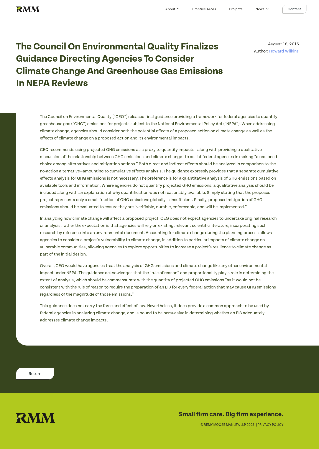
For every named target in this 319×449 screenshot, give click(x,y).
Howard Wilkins (284, 51)
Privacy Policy (270, 425)
